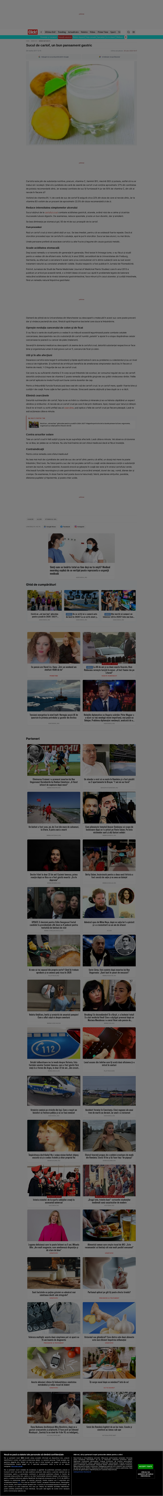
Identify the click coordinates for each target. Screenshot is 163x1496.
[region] (81, 1473)
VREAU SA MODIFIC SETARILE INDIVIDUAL (145, 1474)
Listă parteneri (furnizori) (82, 1472)
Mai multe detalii (16, 1466)
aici (19, 1482)
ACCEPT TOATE (145, 1467)
